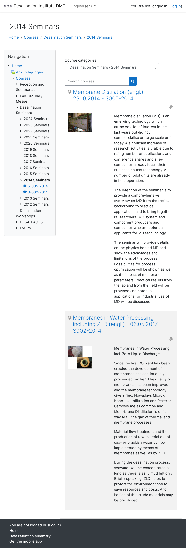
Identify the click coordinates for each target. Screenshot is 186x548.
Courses (31, 37)
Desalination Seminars (63, 37)
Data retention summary (30, 536)
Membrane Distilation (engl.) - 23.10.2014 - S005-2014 (110, 95)
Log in (175, 6)
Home (14, 37)
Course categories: (81, 60)
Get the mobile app (25, 541)
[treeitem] (30, 147)
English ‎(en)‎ (82, 6)
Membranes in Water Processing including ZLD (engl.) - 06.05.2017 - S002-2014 (117, 324)
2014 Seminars (99, 37)
